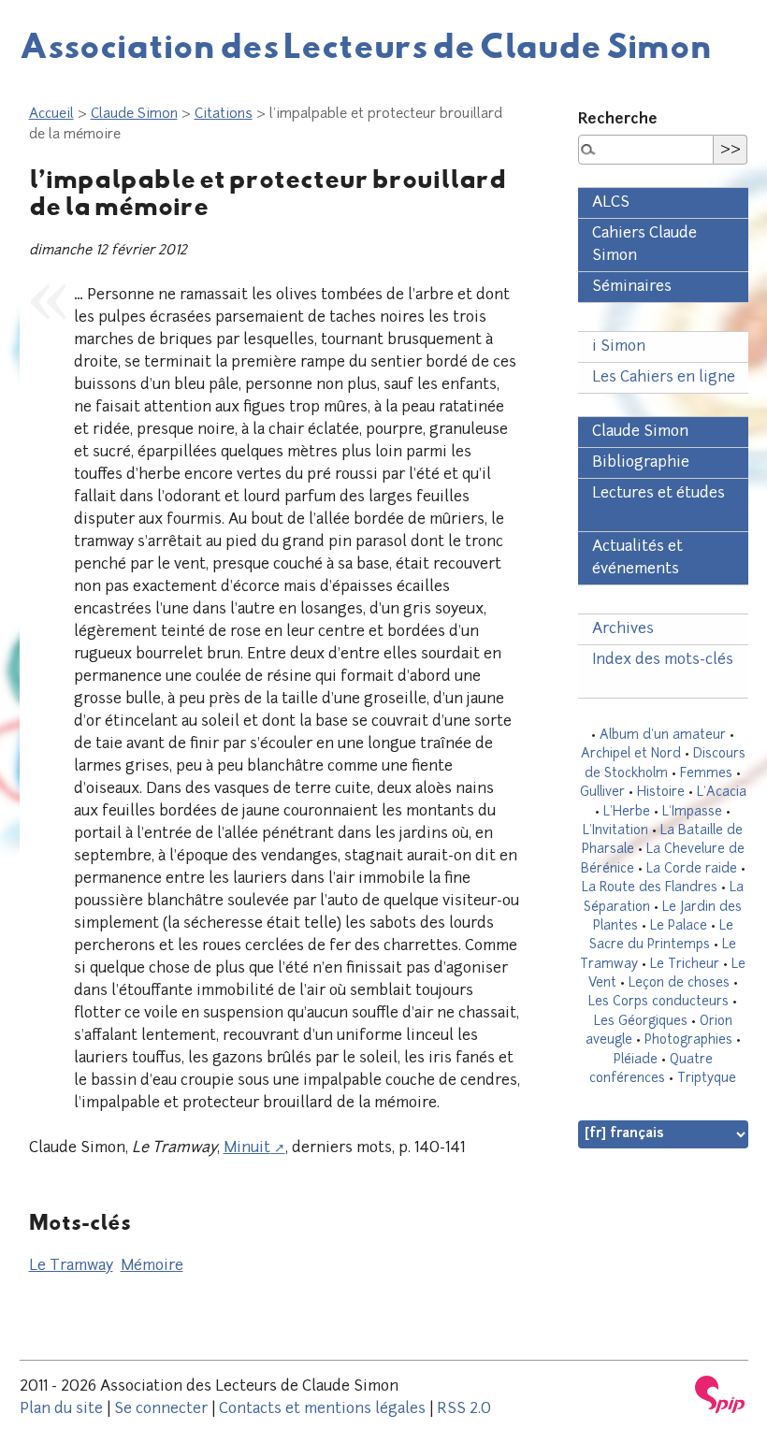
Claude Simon (134, 115)
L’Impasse (692, 812)
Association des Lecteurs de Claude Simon (366, 45)
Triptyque (706, 1079)
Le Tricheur (684, 965)
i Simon (618, 346)
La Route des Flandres (649, 888)
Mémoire (152, 1266)
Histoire (661, 792)
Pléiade (636, 1060)
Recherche (618, 119)
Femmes (706, 774)
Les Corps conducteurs (658, 1002)
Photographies (688, 1040)
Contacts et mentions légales (322, 1409)
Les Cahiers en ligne (663, 377)
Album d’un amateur (663, 735)
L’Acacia (721, 792)
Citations (224, 115)
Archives (623, 629)
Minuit (247, 1148)
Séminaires (632, 287)
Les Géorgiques (640, 1022)
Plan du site (61, 1409)
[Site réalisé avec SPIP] (720, 1394)
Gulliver (602, 792)
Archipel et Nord (631, 754)
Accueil (51, 115)
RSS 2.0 (464, 1409)
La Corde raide (691, 869)
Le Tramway (71, 1266)
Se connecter (161, 1409)
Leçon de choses (679, 983)
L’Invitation (615, 831)
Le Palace (678, 926)
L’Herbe (626, 812)
